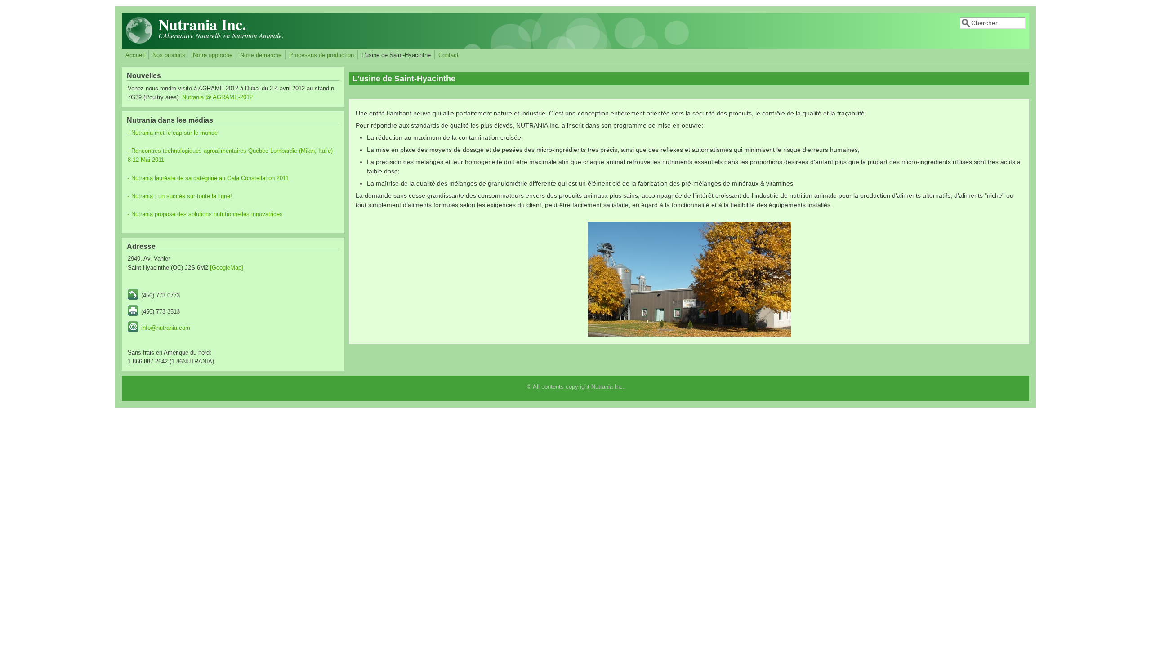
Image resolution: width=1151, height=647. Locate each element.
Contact (448, 55)
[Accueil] (139, 41)
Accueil (135, 55)
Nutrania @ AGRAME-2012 (217, 97)
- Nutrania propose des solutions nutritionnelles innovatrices (205, 214)
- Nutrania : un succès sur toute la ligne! (180, 196)
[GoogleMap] (226, 268)
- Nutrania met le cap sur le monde (173, 133)
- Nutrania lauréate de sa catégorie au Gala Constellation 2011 (208, 178)
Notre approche (212, 55)
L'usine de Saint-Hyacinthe (396, 55)
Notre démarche (260, 55)
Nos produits (168, 55)
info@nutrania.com (165, 328)
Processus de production (321, 55)
